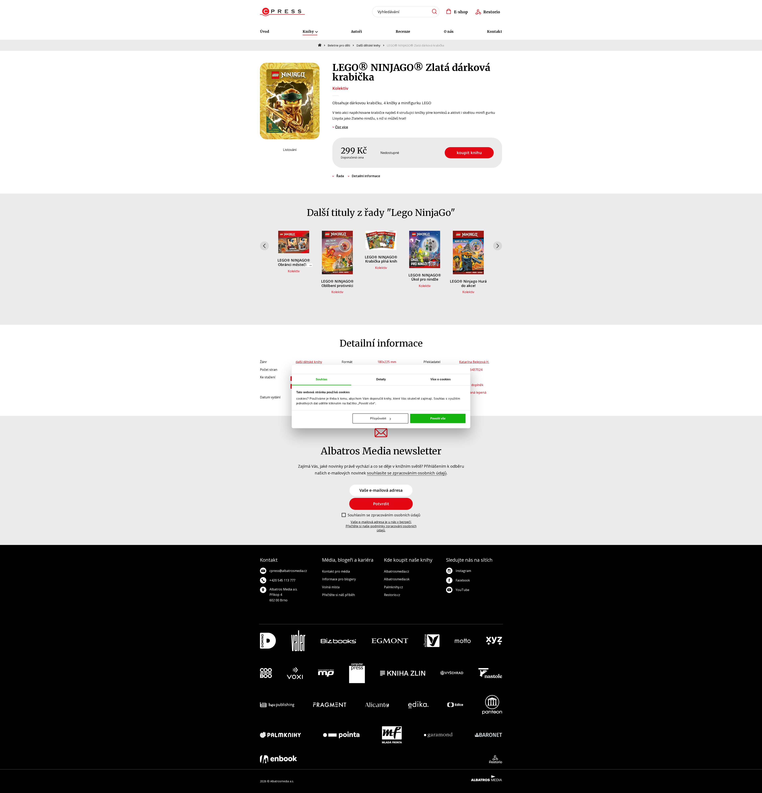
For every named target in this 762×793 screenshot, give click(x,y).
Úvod (264, 31)
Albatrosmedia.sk (397, 579)
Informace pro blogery (339, 579)
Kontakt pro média (336, 571)
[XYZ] (494, 640)
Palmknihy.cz (393, 587)
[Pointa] (341, 734)
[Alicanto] (377, 704)
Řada (340, 176)
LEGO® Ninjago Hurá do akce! (468, 283)
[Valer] (298, 640)
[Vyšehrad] (451, 673)
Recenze (403, 31)
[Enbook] (278, 759)
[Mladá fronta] (392, 734)
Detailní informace (366, 176)
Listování (289, 150)
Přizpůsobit (378, 418)
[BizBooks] (338, 640)
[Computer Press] (357, 673)
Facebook (463, 580)
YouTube (462, 590)
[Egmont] (390, 640)
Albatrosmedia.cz (396, 571)
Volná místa (331, 587)
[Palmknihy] (280, 734)
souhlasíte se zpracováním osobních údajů (406, 473)
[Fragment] (329, 704)
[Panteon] (492, 704)
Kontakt (494, 31)
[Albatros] (431, 640)
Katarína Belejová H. (474, 362)
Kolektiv (340, 88)
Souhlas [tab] (321, 379)
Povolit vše (437, 418)
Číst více (341, 127)
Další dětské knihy (368, 45)
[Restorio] (495, 759)
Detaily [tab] (381, 379)
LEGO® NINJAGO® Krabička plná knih (381, 259)
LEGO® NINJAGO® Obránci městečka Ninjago (293, 264)
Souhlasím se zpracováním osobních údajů (384, 515)
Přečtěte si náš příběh (338, 595)
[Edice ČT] (455, 704)
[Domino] (268, 640)
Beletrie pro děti (339, 45)
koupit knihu (469, 152)
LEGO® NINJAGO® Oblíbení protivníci (337, 283)
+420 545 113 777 (282, 580)
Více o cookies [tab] (440, 379)
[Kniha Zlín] (402, 673)
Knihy (309, 31)
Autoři (356, 31)
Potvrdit (381, 503)
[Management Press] (326, 673)
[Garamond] (438, 734)
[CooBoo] (266, 673)
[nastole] (490, 673)
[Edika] (418, 704)
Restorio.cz (392, 595)
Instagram (463, 571)
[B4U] (277, 704)
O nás (448, 31)
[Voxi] (295, 673)
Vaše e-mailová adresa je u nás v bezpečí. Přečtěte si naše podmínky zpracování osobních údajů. (381, 526)
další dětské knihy (309, 362)
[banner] (282, 12)
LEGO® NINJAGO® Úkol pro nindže (424, 277)
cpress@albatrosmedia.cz (288, 571)
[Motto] (463, 640)
